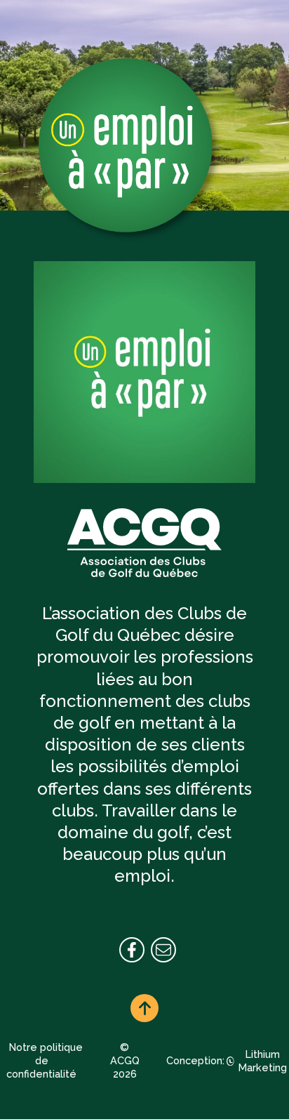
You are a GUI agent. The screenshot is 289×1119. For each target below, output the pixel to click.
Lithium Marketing (262, 1060)
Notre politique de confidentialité (44, 1060)
